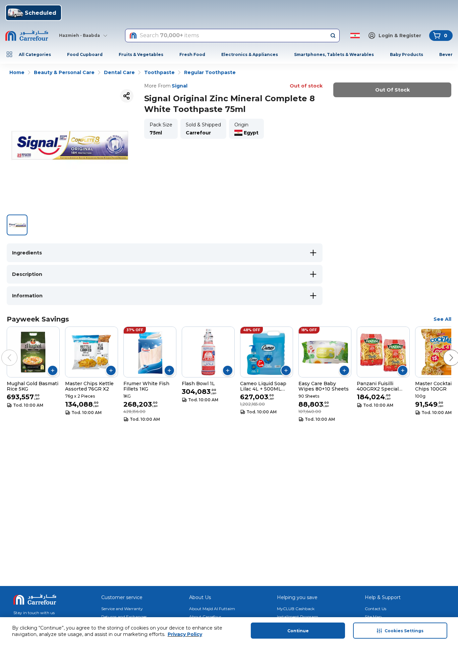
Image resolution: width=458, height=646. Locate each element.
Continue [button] (298, 630)
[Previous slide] (2, 351)
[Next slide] (444, 351)
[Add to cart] (52, 370)
